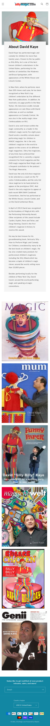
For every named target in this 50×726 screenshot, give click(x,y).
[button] (2, 4)
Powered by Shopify (32, 721)
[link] (25, 331)
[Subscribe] (42, 689)
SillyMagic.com (21, 721)
